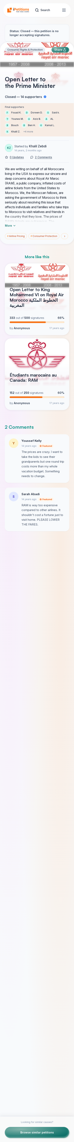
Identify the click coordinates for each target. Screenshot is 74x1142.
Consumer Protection (44, 236)
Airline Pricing (16, 236)
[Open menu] (64, 10)
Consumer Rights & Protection (25, 49)
